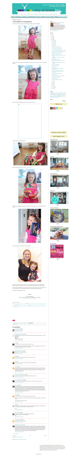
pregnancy (64, 96)
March (53, 86)
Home (13, 16)
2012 (52, 39)
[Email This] (28, 323)
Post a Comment (16, 433)
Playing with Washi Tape (55, 65)
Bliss (15, 404)
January (53, 88)
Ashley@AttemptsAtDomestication (20, 374)
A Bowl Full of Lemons (37, 304)
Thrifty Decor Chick (40, 303)
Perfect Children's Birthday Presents (57, 79)
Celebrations (61, 92)
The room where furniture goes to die (57, 47)
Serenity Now (31, 306)
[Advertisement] (11, 464)
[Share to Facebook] (31, 323)
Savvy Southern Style (20, 305)
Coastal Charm (21, 304)
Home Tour (25, 16)
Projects (38, 16)
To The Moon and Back (18, 419)
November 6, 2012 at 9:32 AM (19, 431)
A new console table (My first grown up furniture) (59, 50)
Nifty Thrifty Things (20, 303)
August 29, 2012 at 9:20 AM (19, 371)
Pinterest (30, 298)
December (53, 40)
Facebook (24, 298)
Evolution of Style (16, 304)
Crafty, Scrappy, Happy (42, 305)
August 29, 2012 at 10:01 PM (19, 416)
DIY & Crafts (43, 16)
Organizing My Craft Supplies (56, 59)
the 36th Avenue (37, 305)
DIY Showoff (30, 303)
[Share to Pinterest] (32, 323)
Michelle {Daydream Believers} (19, 334)
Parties (52, 16)
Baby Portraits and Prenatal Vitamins (57, 52)
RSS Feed (34, 298)
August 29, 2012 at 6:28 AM (19, 353)
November (53, 41)
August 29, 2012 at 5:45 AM (19, 340)
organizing (52, 96)
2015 (52, 35)
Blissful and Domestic (22, 306)
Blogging (52, 92)
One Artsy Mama (27, 306)
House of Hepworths (33, 305)
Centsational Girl (42, 304)
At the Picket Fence (17, 307)
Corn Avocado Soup (55, 78)
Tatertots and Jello (35, 306)
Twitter (28, 298)
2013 (52, 38)
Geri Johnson (17, 385)
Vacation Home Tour (31, 16)
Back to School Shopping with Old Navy (57, 70)
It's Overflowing (24, 303)
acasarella (16, 366)
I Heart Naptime (16, 303)
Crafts (65, 92)
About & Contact (18, 16)
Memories (16, 324)
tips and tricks (52, 97)
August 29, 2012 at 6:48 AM (19, 358)
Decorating (52, 93)
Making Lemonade (18, 306)
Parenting (56, 16)
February (53, 87)
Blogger (41, 454)
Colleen (16, 356)
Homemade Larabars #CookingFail (57, 73)
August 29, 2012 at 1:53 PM (19, 401)
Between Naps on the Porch (35, 303)
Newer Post (14, 435)
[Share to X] (30, 323)
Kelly (15, 361)
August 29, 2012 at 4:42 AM (19, 331)
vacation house (57, 97)
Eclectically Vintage (18, 412)
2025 (52, 34)
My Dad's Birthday (54, 74)
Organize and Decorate (25, 305)
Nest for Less (25, 304)
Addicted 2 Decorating (40, 306)
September (53, 44)
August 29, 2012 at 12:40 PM (19, 382)
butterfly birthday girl (28, 167)
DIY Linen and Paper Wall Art (56, 46)
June (52, 82)
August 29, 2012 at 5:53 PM (19, 409)
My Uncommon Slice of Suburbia (30, 304)
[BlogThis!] (29, 323)
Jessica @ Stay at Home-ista (59, 22)
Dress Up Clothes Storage (55, 64)
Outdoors (55, 96)
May (52, 83)
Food (48, 16)
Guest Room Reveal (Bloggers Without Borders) (59, 51)
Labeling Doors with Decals (56, 77)
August (53, 45)
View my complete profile (53, 30)
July (52, 81)
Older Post (45, 435)
